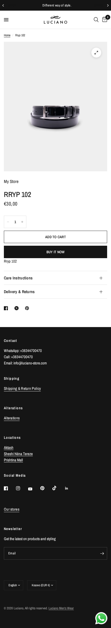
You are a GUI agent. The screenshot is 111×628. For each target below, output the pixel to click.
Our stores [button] (11, 509)
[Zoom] (96, 53)
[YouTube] (33, 489)
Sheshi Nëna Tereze (18, 453)
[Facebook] (9, 488)
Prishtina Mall (13, 460)
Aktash (8, 447)
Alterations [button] (12, 418)
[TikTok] (58, 488)
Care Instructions (18, 278)
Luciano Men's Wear (61, 608)
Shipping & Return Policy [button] (22, 388)
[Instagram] (21, 488)
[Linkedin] (70, 488)
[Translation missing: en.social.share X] (17, 308)
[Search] (96, 20)
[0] (103, 20)
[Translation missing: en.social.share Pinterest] (28, 308)
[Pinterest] (46, 488)
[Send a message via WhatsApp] (101, 618)
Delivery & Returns (19, 291)
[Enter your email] (102, 553)
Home (7, 35)
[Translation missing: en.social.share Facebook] (7, 308)
